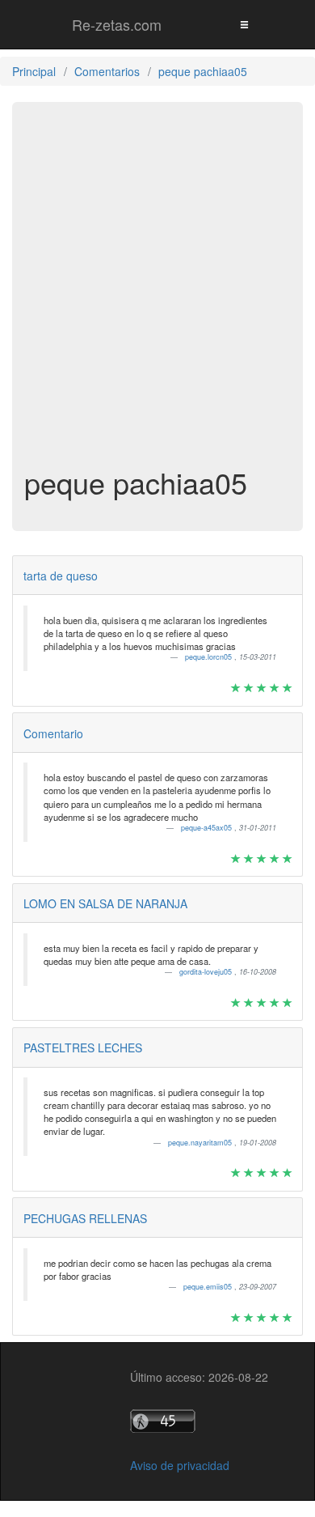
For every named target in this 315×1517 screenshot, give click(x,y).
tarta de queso (60, 575)
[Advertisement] (157, 292)
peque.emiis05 (208, 1286)
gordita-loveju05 (206, 972)
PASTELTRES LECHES (82, 1047)
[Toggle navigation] (244, 24)
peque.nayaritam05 (201, 1142)
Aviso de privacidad (179, 1465)
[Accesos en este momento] (199, 1421)
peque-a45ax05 (207, 827)
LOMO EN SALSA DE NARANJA (105, 903)
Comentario (53, 733)
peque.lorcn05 (209, 657)
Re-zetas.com (117, 24)
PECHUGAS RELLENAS (85, 1218)
